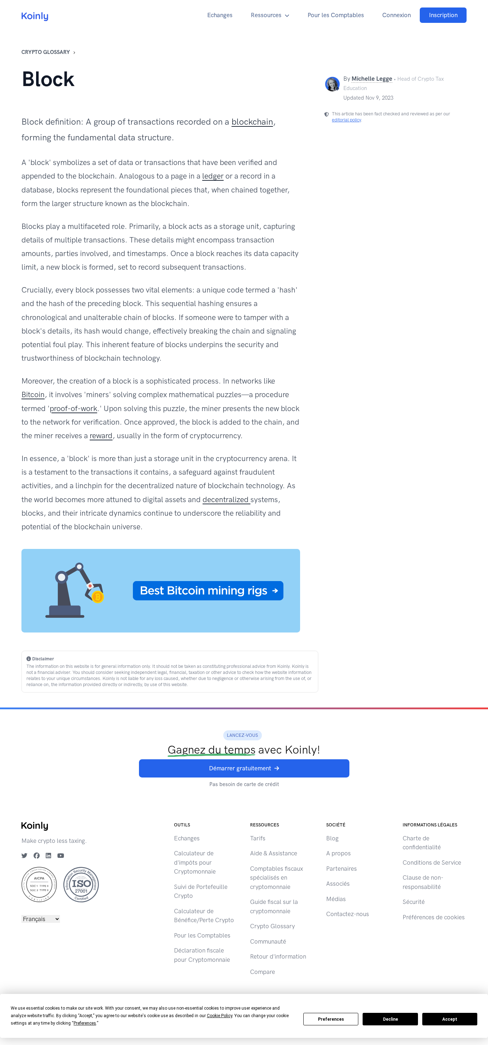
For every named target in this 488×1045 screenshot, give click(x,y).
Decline (390, 1019)
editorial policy (346, 119)
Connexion (396, 15)
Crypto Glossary (45, 52)
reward (101, 435)
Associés (338, 883)
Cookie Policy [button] (219, 1015)
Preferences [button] (85, 1023)
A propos (338, 853)
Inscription (443, 15)
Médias (336, 898)
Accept (449, 1019)
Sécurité (414, 901)
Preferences (331, 1019)
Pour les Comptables (336, 15)
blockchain (252, 121)
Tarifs (257, 838)
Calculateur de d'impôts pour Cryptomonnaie (195, 862)
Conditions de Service (432, 862)
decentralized (226, 499)
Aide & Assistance (273, 853)
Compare (262, 971)
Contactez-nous (347, 914)
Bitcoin (33, 394)
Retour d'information (278, 956)
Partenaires (341, 868)
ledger (213, 175)
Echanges (220, 15)
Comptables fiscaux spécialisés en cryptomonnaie (276, 877)
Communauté (268, 941)
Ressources (266, 15)
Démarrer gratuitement (240, 768)
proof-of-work (73, 408)
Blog (332, 838)
